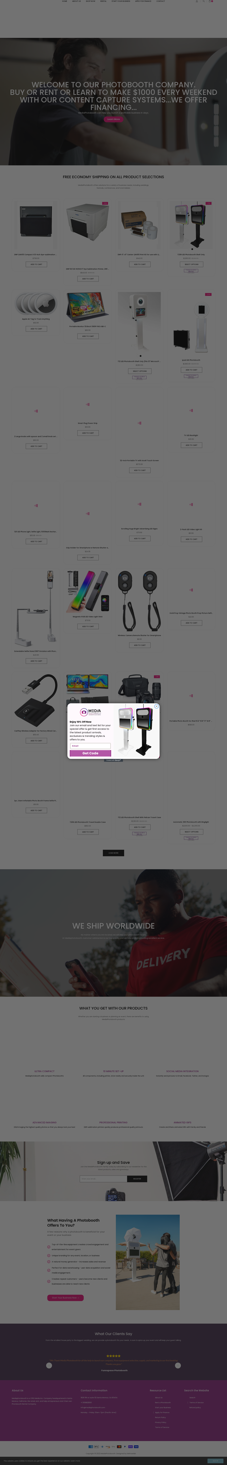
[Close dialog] (157, 706)
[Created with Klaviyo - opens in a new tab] (113, 760)
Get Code (90, 753)
